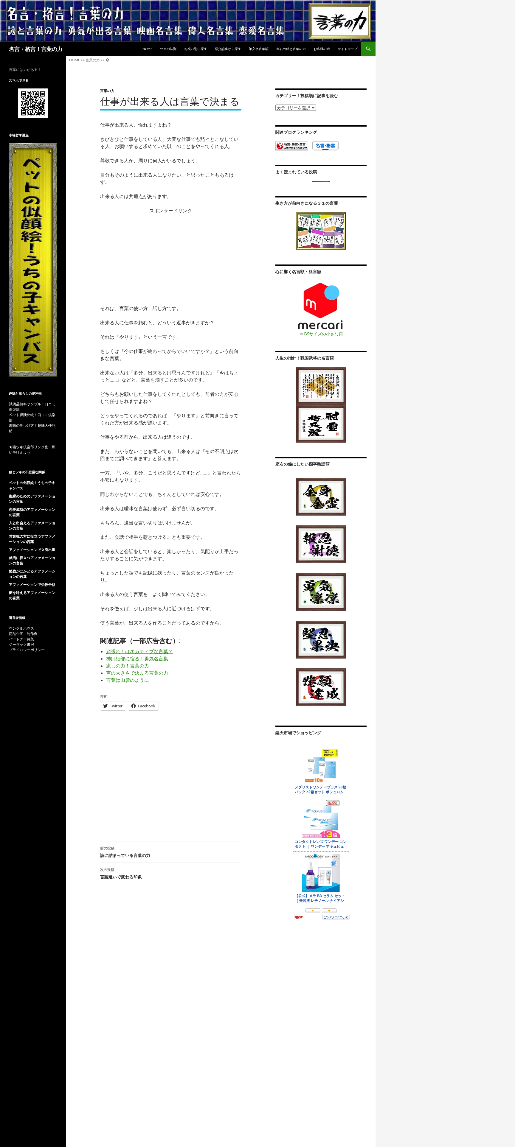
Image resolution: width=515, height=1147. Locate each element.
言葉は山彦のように (127, 680)
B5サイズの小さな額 (323, 333)
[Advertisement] (170, 256)
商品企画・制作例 (23, 633)
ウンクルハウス (21, 628)
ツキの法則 (168, 49)
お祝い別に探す (195, 49)
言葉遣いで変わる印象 (121, 873)
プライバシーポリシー (27, 650)
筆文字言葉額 (259, 49)
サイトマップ (347, 49)
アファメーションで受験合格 (32, 584)
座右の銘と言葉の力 (291, 49)
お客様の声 (322, 49)
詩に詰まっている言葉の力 (125, 852)
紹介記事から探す (228, 49)
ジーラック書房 (21, 644)
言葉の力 (107, 90)
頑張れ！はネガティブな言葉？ (139, 651)
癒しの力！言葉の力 (127, 665)
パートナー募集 (21, 639)
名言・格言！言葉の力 (36, 49)
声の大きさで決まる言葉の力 (137, 673)
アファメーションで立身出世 (32, 549)
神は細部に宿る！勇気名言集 (137, 658)
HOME (147, 49)
